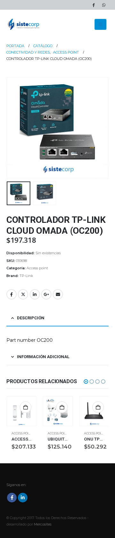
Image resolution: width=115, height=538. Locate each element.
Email (58, 294)
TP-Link (26, 275)
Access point (37, 268)
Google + (46, 294)
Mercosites (42, 524)
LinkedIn (35, 294)
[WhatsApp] (103, 4)
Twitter (23, 294)
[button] (100, 24)
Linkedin (22, 497)
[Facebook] (93, 4)
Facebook (11, 294)
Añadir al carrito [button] (25, 407)
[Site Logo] (24, 24)
